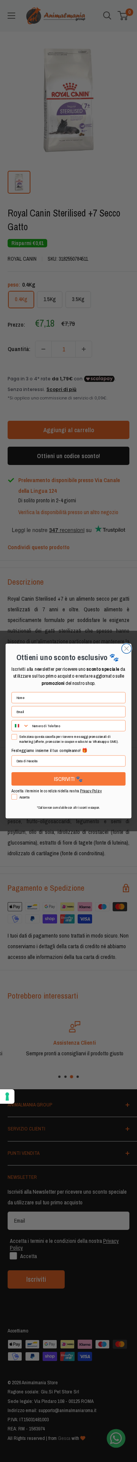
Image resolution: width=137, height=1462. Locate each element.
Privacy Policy (91, 791)
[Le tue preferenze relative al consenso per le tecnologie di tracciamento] (7, 1096)
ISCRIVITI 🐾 (68, 778)
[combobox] (20, 725)
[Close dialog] (127, 649)
